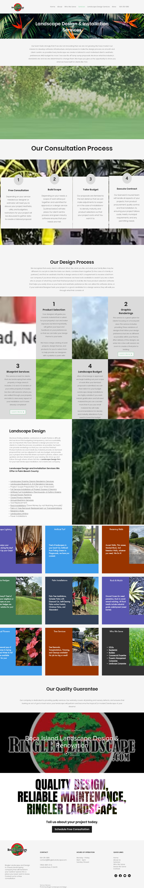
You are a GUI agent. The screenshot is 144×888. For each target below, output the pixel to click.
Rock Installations (18, 505)
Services (116, 862)
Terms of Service (45, 885)
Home (115, 858)
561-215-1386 (45, 858)
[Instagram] (115, 875)
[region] (72, 549)
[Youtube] (124, 875)
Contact (116, 869)
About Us (117, 860)
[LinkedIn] (129, 875)
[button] (98, 6)
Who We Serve (119, 864)
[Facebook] (120, 875)
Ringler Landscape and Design (17, 865)
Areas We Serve (119, 866)
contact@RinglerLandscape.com (53, 860)
